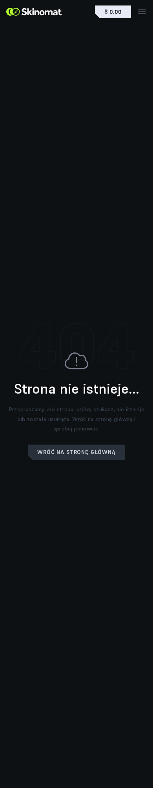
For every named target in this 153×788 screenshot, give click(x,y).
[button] (76, 452)
